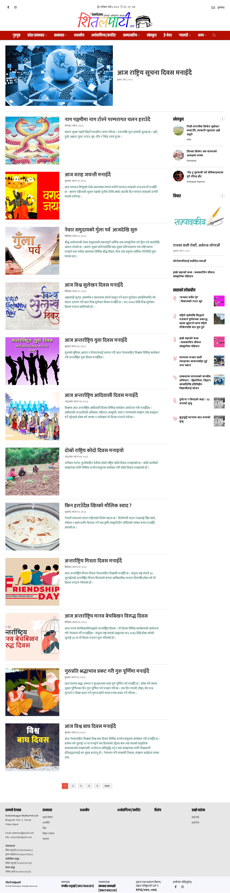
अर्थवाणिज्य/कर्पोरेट (103, 35)
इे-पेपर (168, 35)
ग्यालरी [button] (183, 35)
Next (107, 786)
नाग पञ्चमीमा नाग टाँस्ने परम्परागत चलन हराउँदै (107, 120)
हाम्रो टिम (195, 822)
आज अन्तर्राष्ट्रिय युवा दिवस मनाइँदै (96, 340)
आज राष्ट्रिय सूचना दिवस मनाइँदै (154, 73)
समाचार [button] (59, 35)
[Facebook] (8, 7)
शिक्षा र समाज (48, 833)
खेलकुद (152, 35)
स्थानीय (79, 35)
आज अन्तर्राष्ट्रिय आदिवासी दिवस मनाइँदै (101, 395)
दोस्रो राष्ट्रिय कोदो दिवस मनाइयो (94, 451)
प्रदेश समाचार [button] (35, 35)
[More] (222, 119)
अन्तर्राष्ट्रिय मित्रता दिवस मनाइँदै (93, 561)
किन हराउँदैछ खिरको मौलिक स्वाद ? (98, 506)
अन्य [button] (201, 35)
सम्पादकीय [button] (130, 35)
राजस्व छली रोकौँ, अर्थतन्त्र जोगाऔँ (196, 245)
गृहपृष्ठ (16, 35)
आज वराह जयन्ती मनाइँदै (88, 175)
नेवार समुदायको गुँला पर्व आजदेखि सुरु (101, 230)
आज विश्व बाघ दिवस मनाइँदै (90, 726)
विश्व (44, 828)
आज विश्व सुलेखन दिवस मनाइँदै (94, 285)
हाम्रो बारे (195, 817)
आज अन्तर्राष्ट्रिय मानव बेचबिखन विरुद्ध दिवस (106, 616)
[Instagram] (15, 7)
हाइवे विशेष (48, 817)
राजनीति (46, 822)
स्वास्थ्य (46, 839)
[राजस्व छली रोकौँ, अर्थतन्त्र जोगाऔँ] (199, 220)
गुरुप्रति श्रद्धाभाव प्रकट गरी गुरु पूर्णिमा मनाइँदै (107, 671)
